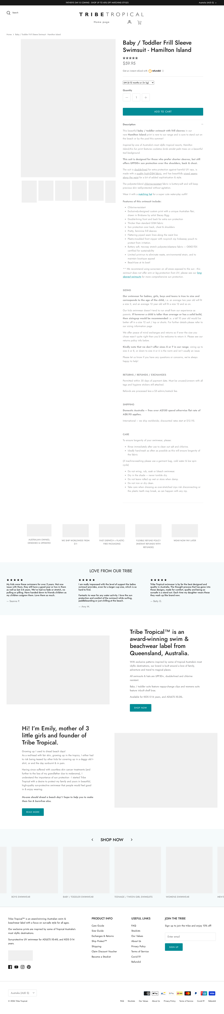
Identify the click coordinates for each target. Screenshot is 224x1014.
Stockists (135, 931)
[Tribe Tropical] (112, 14)
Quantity (127, 90)
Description (129, 124)
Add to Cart (163, 111)
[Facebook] (10, 967)
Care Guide (98, 925)
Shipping (96, 946)
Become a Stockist (101, 957)
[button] (130, 58)
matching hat (145, 194)
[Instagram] (22, 967)
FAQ (133, 925)
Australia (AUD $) (206, 2)
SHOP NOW (140, 707)
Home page (102, 22)
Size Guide (98, 931)
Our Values (137, 936)
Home (9, 34)
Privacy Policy (138, 946)
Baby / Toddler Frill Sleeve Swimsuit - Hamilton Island (38, 34)
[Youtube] (16, 967)
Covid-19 (136, 957)
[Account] (129, 22)
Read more (32, 812)
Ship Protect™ (99, 941)
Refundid (136, 962)
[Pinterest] (29, 967)
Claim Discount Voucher (104, 951)
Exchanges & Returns (103, 936)
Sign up (173, 947)
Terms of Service (140, 951)
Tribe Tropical (21, 1001)
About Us (136, 941)
